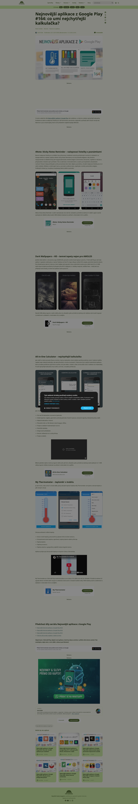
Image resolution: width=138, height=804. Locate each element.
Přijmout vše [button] (87, 408)
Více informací (56, 401)
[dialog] (69, 402)
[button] (69, 403)
